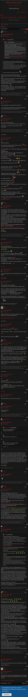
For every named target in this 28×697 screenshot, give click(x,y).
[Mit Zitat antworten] (25, 32)
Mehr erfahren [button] (5, 691)
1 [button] (25, 29)
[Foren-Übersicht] (14, 2)
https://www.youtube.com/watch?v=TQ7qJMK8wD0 (14, 56)
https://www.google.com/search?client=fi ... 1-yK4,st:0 (11, 502)
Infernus (5, 39)
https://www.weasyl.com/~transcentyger (7, 680)
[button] (24, 29)
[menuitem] (25, 12)
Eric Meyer (3, 266)
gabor (7, 42)
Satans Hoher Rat (4, 24)
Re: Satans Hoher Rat (7, 34)
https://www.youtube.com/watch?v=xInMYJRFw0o (11, 227)
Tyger (6, 26)
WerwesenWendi (7, 427)
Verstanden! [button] (7, 694)
